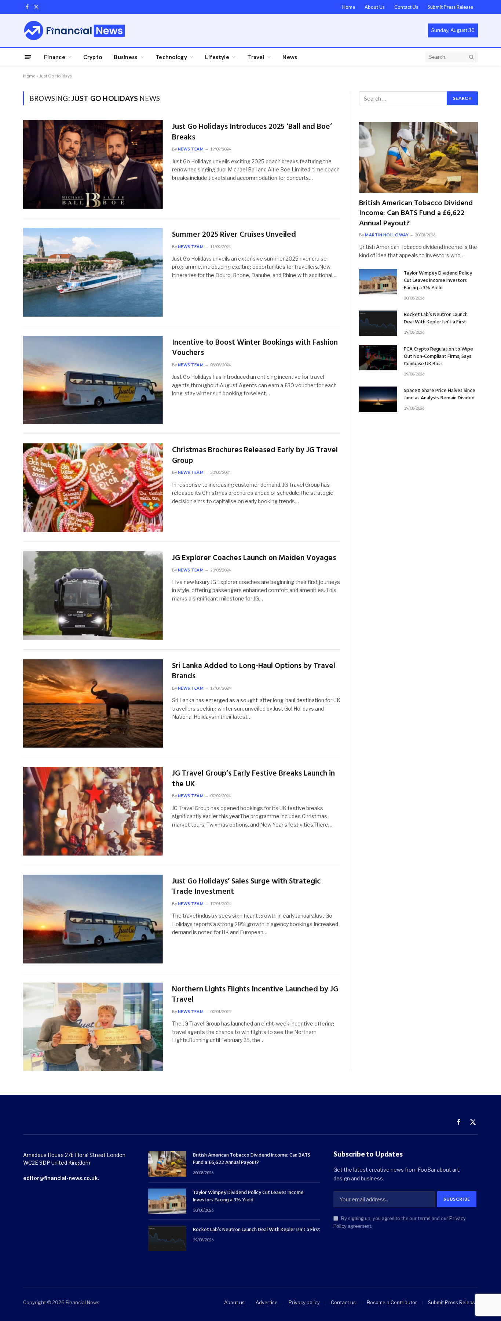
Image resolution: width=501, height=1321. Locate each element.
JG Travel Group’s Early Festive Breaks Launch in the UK (253, 779)
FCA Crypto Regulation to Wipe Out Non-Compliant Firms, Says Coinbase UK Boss (438, 357)
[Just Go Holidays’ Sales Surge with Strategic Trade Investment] (93, 919)
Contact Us (406, 7)
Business (125, 57)
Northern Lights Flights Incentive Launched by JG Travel (255, 994)
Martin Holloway (387, 234)
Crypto (92, 57)
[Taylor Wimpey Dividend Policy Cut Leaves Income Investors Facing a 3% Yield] (378, 281)
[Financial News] (74, 30)
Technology (171, 57)
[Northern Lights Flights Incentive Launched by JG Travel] (93, 1027)
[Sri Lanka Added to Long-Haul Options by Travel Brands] (93, 703)
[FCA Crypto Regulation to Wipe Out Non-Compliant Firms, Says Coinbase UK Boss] (378, 357)
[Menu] (28, 56)
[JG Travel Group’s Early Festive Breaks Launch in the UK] (93, 811)
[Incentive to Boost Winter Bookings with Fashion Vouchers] (93, 380)
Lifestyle (217, 57)
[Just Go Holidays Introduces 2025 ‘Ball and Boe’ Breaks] (93, 164)
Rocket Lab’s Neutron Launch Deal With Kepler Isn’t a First (436, 318)
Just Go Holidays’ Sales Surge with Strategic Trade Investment (246, 887)
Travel (255, 57)
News (289, 57)
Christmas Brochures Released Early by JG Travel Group (255, 455)
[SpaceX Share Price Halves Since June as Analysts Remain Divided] (378, 399)
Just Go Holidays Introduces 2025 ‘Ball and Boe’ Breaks (252, 132)
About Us (375, 7)
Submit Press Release (450, 7)
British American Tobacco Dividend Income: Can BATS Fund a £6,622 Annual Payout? (416, 214)
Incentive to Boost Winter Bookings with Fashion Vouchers (255, 348)
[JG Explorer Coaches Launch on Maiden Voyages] (93, 595)
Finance (54, 57)
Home (348, 7)
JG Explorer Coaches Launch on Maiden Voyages (254, 558)
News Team (191, 148)
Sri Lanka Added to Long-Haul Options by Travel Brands (253, 671)
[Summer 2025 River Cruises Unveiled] (93, 272)
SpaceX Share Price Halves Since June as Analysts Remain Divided (439, 394)
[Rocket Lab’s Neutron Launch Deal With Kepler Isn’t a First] (378, 323)
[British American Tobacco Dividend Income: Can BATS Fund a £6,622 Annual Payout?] (418, 157)
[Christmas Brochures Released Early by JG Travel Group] (93, 487)
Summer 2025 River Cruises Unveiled (234, 235)
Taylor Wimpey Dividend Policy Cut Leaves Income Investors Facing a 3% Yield (438, 281)
